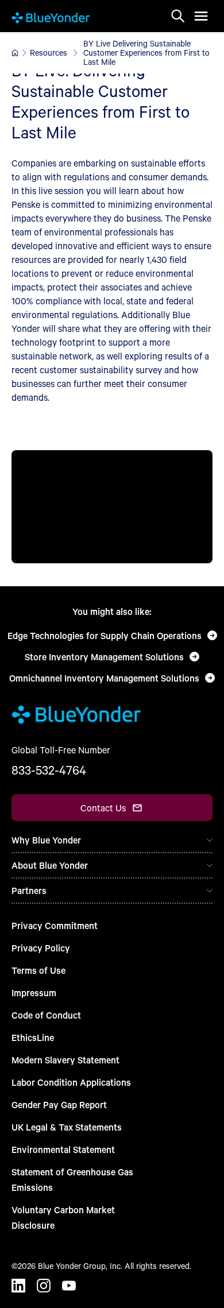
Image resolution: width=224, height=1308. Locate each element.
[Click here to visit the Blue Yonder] (14, 52)
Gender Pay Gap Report (59, 1104)
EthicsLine (32, 1037)
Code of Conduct (46, 1015)
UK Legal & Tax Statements (66, 1127)
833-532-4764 (48, 770)
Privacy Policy (40, 948)
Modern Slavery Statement (65, 1060)
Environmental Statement (63, 1149)
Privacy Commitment (54, 925)
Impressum (33, 992)
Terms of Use (38, 970)
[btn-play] (112, 507)
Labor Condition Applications (71, 1082)
